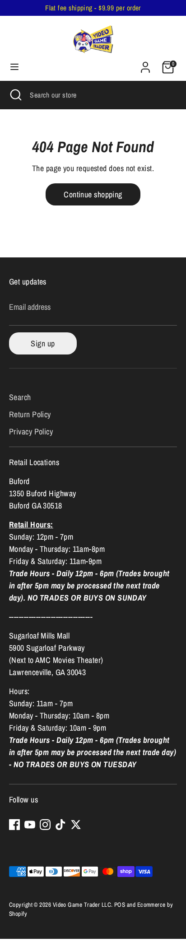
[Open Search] (15, 94)
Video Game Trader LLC (82, 904)
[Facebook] (14, 824)
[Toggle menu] (14, 67)
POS (119, 904)
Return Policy (30, 414)
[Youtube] (29, 824)
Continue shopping (93, 194)
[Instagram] (45, 824)
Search (20, 397)
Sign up (43, 343)
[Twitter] (75, 824)
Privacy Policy (31, 431)
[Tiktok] (60, 824)
